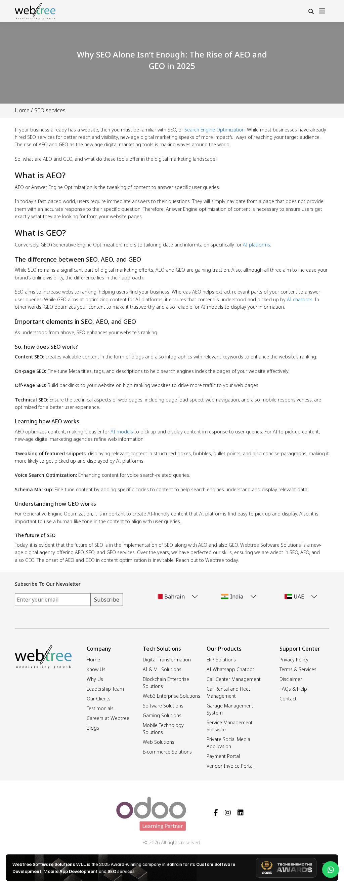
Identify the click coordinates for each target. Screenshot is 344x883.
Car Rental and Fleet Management (228, 692)
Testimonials (100, 708)
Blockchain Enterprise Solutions (166, 682)
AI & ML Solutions (162, 669)
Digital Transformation (167, 659)
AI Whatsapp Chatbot (230, 669)
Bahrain (174, 596)
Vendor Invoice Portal (230, 766)
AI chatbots (299, 299)
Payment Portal (223, 756)
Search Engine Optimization (214, 129)
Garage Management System (230, 709)
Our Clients (99, 698)
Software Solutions (163, 705)
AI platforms (256, 244)
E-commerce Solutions (167, 751)
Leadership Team (105, 689)
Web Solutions (158, 742)
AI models (122, 431)
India (236, 596)
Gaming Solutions (162, 715)
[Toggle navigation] (322, 11)
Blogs (93, 728)
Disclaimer (291, 679)
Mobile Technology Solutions (163, 728)
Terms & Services (298, 669)
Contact (288, 698)
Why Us (95, 679)
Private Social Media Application (228, 743)
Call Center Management (234, 679)
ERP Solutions (221, 659)
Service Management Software (230, 726)
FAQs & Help (293, 689)
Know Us (96, 669)
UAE (299, 596)
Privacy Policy (294, 659)
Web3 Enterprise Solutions (171, 696)
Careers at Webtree (108, 718)
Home (22, 110)
